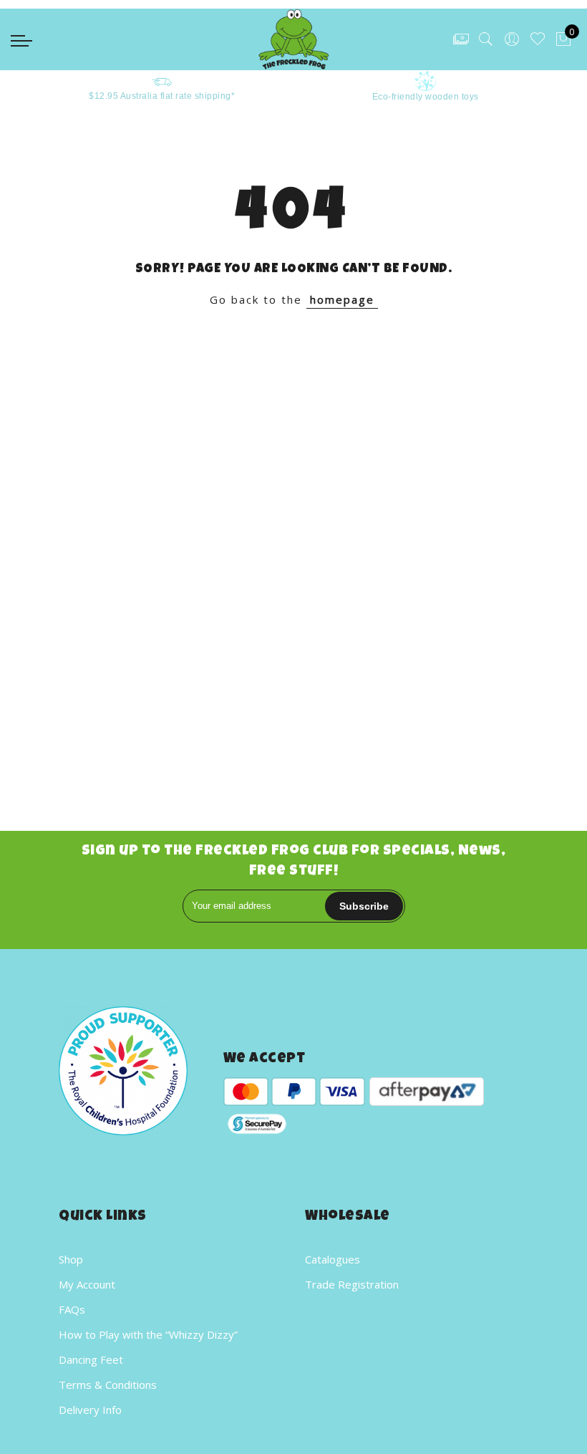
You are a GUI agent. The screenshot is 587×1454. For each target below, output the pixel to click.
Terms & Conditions (108, 1384)
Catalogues (332, 1259)
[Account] (511, 39)
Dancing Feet (91, 1359)
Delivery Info (90, 1409)
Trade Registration (352, 1284)
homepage (342, 299)
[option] (140, 87)
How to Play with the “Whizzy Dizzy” (148, 1334)
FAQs (72, 1309)
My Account (87, 1284)
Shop (71, 1259)
